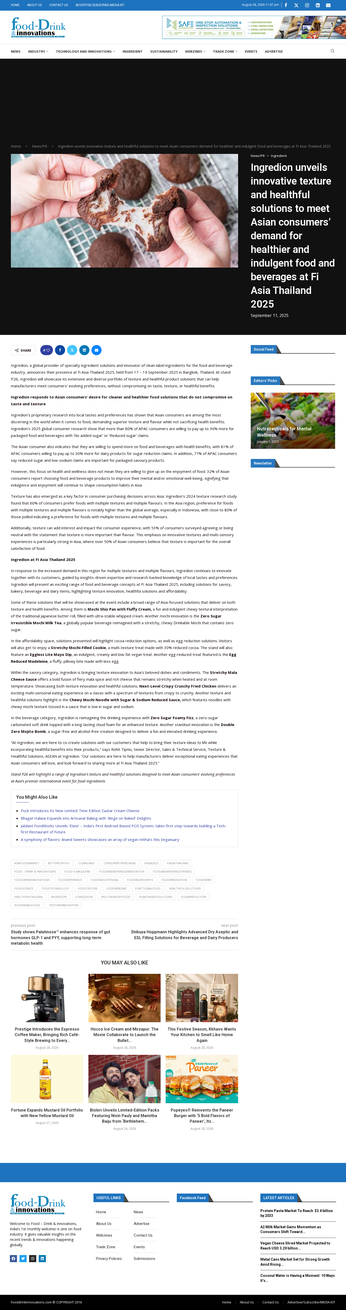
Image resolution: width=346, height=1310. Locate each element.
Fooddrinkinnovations (32, 880)
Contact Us (58, 5)
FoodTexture (88, 888)
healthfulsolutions (185, 888)
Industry (36, 51)
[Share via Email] (96, 350)
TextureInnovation (63, 905)
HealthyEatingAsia (28, 897)
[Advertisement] (173, 105)
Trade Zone (223, 51)
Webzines (193, 51)
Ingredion (59, 897)
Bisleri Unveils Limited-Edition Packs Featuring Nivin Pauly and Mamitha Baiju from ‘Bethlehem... (124, 1116)
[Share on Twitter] (72, 350)
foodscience (23, 888)
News (16, 51)
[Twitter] (296, 5)
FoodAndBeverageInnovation (121, 871)
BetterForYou (59, 863)
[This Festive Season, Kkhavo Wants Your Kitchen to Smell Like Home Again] (202, 998)
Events (251, 51)
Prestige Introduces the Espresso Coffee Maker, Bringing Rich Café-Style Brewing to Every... (47, 1035)
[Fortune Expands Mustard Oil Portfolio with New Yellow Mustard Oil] (47, 1079)
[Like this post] (48, 350)
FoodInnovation (174, 880)
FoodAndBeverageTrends (172, 871)
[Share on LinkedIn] (84, 350)
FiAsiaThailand (178, 863)
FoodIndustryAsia (104, 880)
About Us (34, 5)
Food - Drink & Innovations (35, 871)
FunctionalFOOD (148, 888)
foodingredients (140, 880)
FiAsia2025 (151, 863)
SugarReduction (193, 897)
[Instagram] (307, 5)
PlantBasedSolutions (155, 897)
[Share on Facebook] (60, 350)
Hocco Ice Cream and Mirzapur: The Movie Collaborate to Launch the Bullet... (125, 1035)
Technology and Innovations (84, 51)
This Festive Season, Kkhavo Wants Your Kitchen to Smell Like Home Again (202, 1035)
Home (15, 5)
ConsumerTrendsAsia (120, 863)
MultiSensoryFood (115, 897)
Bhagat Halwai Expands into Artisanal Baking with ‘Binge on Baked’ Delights (86, 818)
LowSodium (84, 897)
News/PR (39, 146)
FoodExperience (70, 880)
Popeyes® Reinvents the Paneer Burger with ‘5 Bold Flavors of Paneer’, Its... (202, 1116)
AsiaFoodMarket (26, 863)
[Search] (332, 51)
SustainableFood (27, 905)
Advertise (274, 51)
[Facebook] (286, 5)
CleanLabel (86, 863)
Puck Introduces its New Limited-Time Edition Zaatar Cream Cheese (80, 810)
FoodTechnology (55, 888)
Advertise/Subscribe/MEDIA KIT (99, 5)
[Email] (328, 5)
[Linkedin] (318, 5)
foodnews (204, 880)
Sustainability (164, 51)
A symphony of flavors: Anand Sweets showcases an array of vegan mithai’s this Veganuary (100, 839)
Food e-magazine (77, 871)
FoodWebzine (116, 888)
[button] (255, 420)
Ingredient (133, 51)
